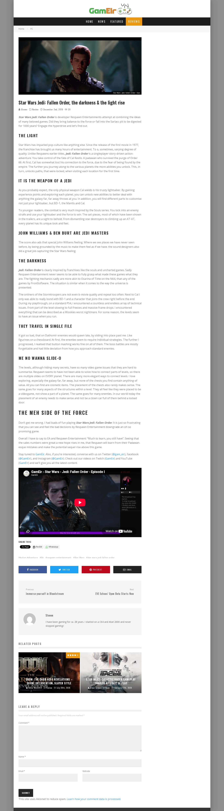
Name (22, 756)
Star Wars (79, 557)
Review (35, 109)
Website (86, 771)
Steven (23, 109)
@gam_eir (118, 454)
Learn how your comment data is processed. (94, 799)
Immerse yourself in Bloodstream (45, 592)
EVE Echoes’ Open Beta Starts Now (114, 592)
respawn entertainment (59, 557)
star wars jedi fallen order (101, 557)
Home (89, 21)
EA (42, 557)
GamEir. (40, 454)
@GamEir (25, 458)
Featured (116, 21)
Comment (24, 722)
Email (22, 771)
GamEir (109, 458)
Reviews (134, 21)
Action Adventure (29, 557)
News (101, 21)
